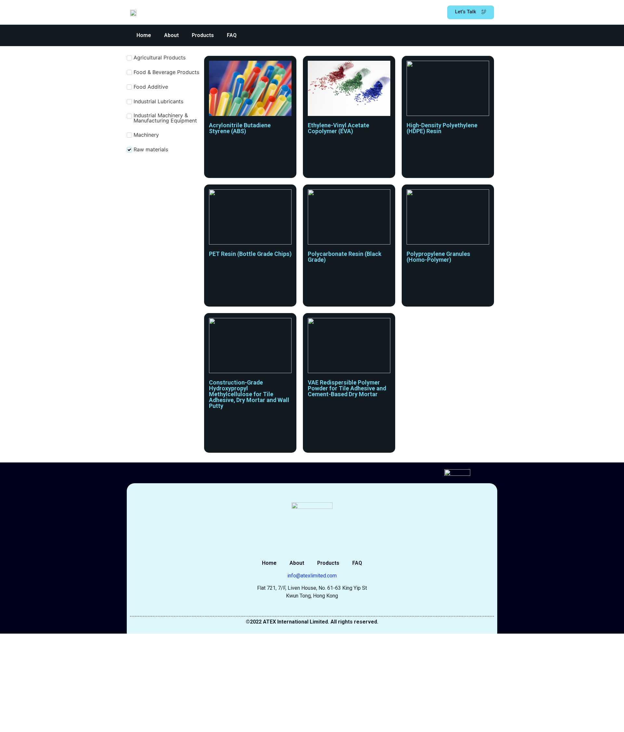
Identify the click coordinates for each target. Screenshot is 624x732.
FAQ (232, 35)
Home (143, 35)
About (171, 35)
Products (203, 35)
